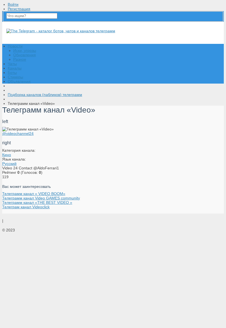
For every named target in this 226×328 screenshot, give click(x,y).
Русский (9, 163)
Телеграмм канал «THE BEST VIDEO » (37, 202)
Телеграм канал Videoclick (26, 207)
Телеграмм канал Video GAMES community (41, 198)
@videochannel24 (18, 133)
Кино (6, 155)
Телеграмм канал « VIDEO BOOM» (33, 193)
